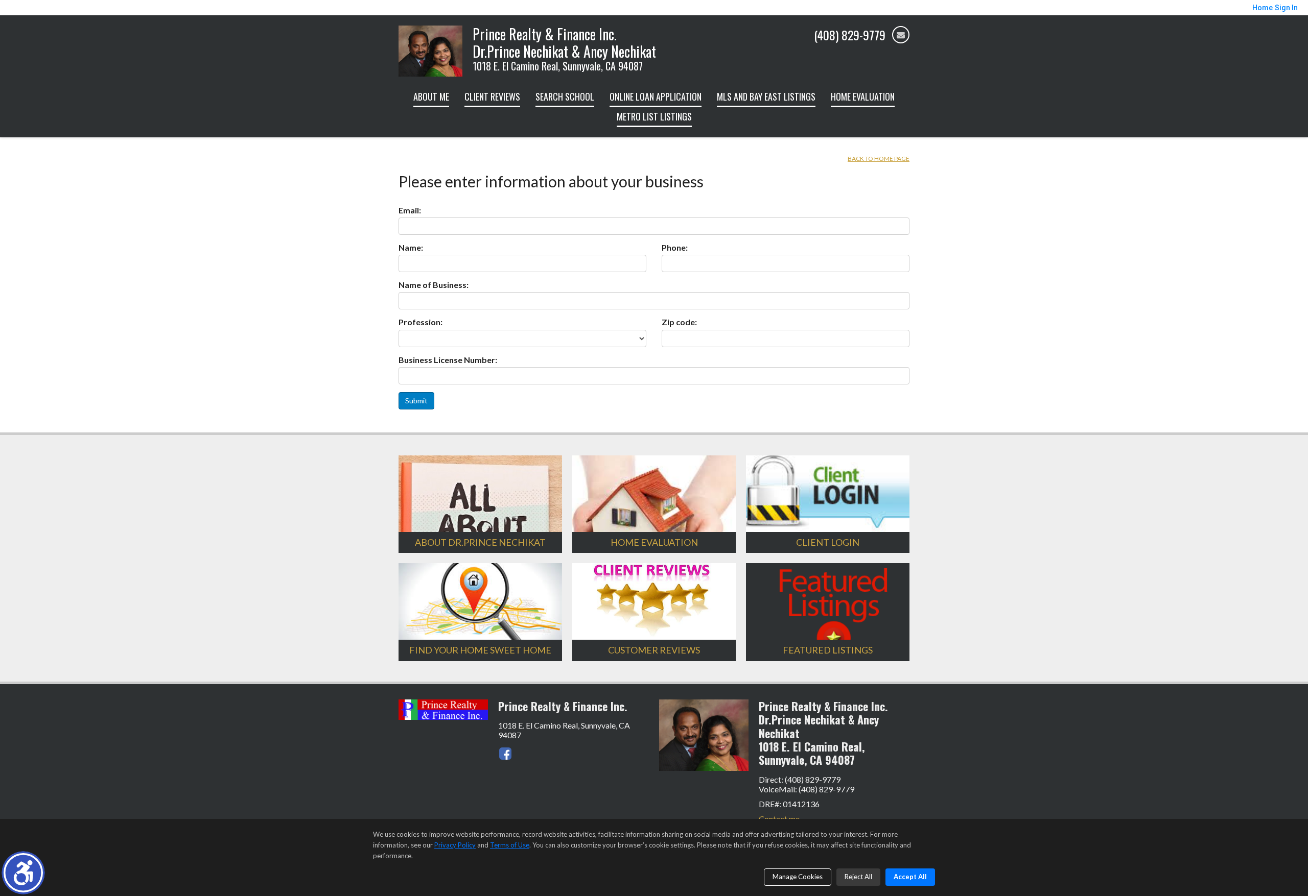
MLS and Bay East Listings (766, 96)
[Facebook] (505, 753)
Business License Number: (448, 360)
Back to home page (878, 158)
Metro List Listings (654, 116)
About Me (431, 96)
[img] (900, 34)
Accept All (910, 877)
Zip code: (679, 322)
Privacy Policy (455, 845)
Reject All (858, 877)
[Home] (430, 50)
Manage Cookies (798, 877)
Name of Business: (434, 284)
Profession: (420, 322)
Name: (411, 247)
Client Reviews (492, 96)
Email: (410, 210)
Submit (416, 400)
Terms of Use (509, 845)
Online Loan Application (656, 96)
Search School (564, 96)
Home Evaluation (863, 96)
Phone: (675, 247)
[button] (23, 872)
